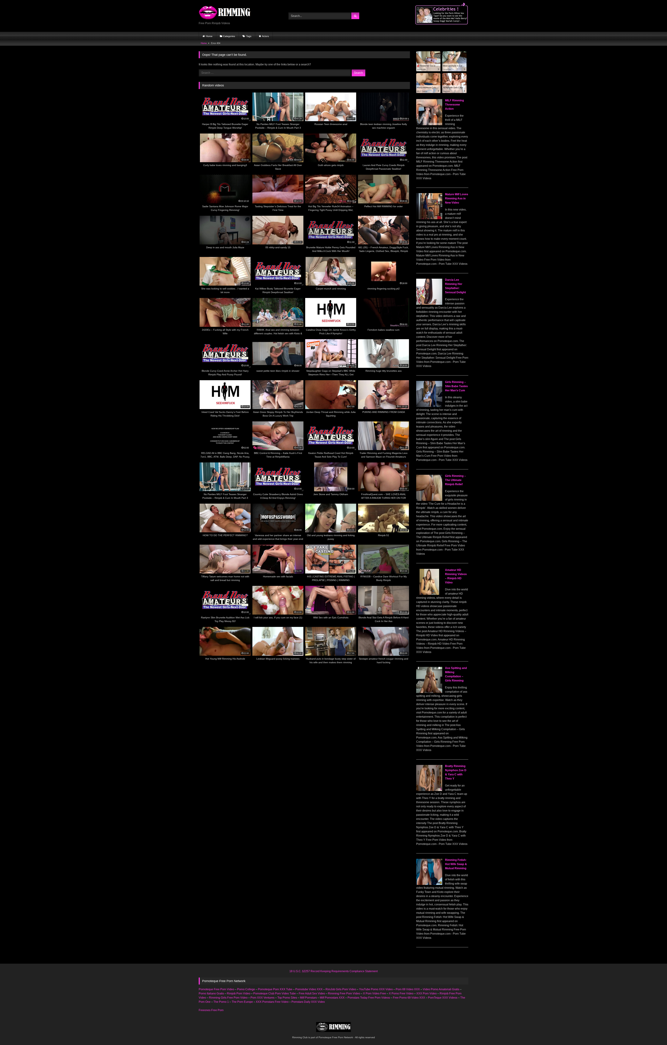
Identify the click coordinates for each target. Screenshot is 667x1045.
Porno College (246, 989)
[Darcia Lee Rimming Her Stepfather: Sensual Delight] (429, 303)
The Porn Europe (242, 1001)
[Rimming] (225, 13)
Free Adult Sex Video (312, 993)
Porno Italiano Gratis (211, 993)
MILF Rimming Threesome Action (454, 104)
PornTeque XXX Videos (442, 997)
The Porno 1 (221, 1001)
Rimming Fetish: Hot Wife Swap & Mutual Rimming (456, 864)
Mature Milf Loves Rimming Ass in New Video (456, 198)
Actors (265, 36)
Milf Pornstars (308, 997)
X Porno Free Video (401, 993)
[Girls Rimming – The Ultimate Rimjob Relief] (429, 499)
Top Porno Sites (287, 997)
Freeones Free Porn (211, 1010)
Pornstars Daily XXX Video (308, 1001)
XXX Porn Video (426, 993)
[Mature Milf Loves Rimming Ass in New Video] (429, 218)
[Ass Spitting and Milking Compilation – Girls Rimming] (429, 692)
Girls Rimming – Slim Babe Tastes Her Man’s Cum (456, 386)
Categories (229, 36)
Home (209, 36)
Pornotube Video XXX (309, 989)
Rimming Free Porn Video (344, 993)
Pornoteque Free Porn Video (216, 989)
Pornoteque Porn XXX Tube (275, 989)
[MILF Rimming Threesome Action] (429, 124)
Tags (248, 36)
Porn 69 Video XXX (408, 989)
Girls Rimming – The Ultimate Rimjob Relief (455, 480)
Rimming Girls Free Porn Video (228, 997)
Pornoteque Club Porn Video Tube (274, 993)
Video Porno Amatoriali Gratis (441, 989)
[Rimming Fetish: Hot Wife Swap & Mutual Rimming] (429, 883)
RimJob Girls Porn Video (341, 989)
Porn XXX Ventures (262, 997)
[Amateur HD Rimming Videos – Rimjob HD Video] (429, 593)
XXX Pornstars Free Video (272, 1001)
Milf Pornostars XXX (332, 997)
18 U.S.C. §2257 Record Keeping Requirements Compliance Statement (333, 971)
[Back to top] (656, 1034)
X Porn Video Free (374, 993)
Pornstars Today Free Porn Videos (369, 997)
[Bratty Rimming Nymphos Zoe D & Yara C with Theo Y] (429, 790)
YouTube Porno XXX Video (376, 989)
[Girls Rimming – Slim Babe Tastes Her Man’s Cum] (429, 406)
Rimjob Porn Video (238, 993)
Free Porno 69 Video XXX (409, 997)
